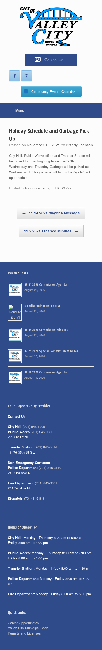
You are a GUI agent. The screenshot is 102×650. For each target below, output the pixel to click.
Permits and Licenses (24, 633)
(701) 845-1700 (33, 426)
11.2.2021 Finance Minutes (51, 231)
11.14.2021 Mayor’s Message (51, 212)
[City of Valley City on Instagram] (26, 75)
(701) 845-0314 (46, 447)
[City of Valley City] (51, 26)
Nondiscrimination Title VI (42, 306)
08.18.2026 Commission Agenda (45, 372)
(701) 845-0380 (42, 431)
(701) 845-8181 (35, 498)
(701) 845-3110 (50, 467)
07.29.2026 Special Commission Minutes (51, 351)
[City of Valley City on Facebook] (14, 75)
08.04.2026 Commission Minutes (46, 329)
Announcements (37, 188)
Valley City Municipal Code (28, 627)
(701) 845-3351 (46, 482)
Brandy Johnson (79, 144)
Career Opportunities (23, 622)
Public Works (61, 188)
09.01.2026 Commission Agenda (45, 284)
